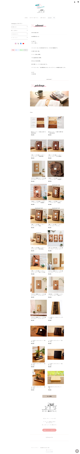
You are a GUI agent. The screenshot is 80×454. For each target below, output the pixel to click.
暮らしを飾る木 (14, 30)
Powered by (48, 451)
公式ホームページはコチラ (49, 430)
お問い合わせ (43, 17)
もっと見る (49, 396)
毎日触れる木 (14, 26)
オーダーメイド (14, 37)
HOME (26, 17)
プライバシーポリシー (34, 447)
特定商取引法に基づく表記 (44, 447)
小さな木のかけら (14, 34)
